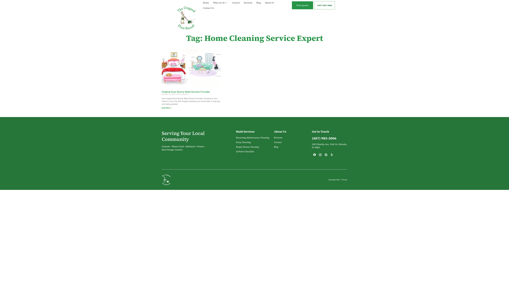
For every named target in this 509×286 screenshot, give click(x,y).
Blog (258, 2)
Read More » (167, 108)
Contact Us (208, 7)
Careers (236, 2)
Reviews (248, 2)
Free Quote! (302, 5)
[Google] (326, 155)
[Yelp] (332, 155)
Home (206, 2)
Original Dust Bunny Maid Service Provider (186, 91)
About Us (269, 2)
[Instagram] (320, 155)
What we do (219, 2)
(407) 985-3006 (324, 5)
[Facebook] (315, 155)
